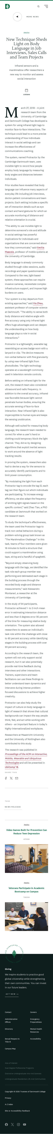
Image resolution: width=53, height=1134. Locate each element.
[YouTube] (24, 1125)
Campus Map (10, 1048)
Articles (26, 33)
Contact (8, 1012)
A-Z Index (9, 1104)
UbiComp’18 (11, 767)
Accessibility (35, 1039)
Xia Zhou (38, 303)
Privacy (8, 1098)
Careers (33, 1012)
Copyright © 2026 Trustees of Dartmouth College (25, 1091)
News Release (13, 807)
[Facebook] (6, 1125)
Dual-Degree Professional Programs (19, 1068)
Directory (9, 1029)
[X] (12, 1125)
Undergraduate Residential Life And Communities (25, 1079)
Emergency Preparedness (36, 1020)
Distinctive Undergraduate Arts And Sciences (23, 1073)
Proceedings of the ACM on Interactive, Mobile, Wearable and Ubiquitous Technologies (26, 758)
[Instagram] (18, 1125)
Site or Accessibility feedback (17, 1111)
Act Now (11, 994)
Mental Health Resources (36, 1030)
